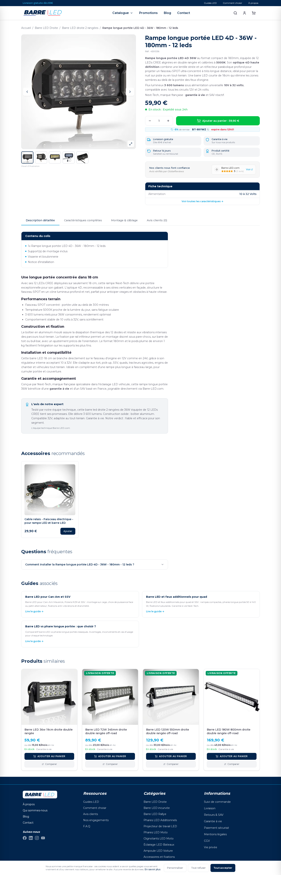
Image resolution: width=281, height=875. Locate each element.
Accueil (26, 28)
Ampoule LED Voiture (158, 850)
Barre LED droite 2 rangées (80, 28)
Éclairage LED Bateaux (159, 844)
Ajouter (67, 531)
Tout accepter (223, 867)
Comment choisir (232, 3)
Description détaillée (40, 220)
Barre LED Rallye (155, 814)
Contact (183, 13)
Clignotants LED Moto (159, 838)
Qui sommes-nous (35, 810)
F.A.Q (86, 826)
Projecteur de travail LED (160, 826)
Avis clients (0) (157, 220)
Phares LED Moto (156, 832)
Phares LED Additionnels (160, 820)
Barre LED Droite (46, 28)
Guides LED (210, 3)
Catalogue (120, 13)
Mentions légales (215, 834)
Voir (248, 169)
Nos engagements (96, 820)
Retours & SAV (213, 815)
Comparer (51, 764)
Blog (167, 13)
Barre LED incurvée (157, 808)
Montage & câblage (124, 220)
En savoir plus (152, 869)
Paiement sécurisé (216, 828)
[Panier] (253, 13)
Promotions (148, 13)
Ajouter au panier (51, 756)
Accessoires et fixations (159, 857)
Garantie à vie (213, 821)
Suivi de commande (217, 802)
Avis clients (90, 814)
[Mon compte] (244, 13)
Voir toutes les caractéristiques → (202, 201)
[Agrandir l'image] (130, 143)
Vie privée (210, 847)
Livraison (209, 808)
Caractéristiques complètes (83, 220)
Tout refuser (198, 867)
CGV (207, 841)
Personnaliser (175, 867)
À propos (253, 3)
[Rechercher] (235, 13)
